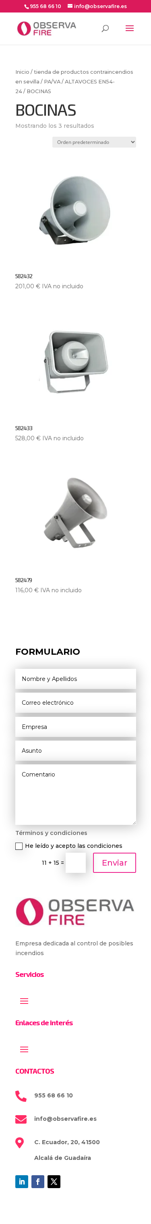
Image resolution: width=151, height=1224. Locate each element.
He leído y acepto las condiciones (73, 845)
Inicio (22, 72)
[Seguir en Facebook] (37, 1181)
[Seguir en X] (54, 1181)
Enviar (114, 863)
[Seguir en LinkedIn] (21, 1181)
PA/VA (52, 82)
